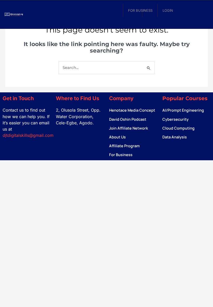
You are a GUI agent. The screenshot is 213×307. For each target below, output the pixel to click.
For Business (140, 10)
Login (168, 10)
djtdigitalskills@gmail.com (28, 135)
